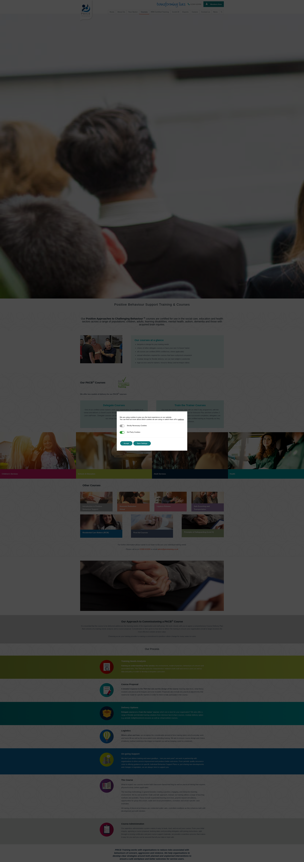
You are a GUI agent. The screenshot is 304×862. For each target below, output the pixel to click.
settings (181, 419)
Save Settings (142, 443)
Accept (126, 443)
